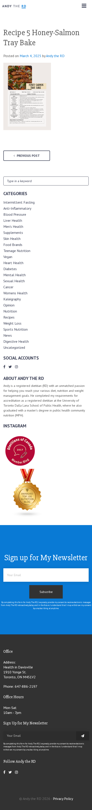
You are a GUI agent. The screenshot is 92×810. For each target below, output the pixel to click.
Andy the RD (55, 56)
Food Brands (12, 244)
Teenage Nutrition (16, 250)
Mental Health (14, 275)
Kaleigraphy (12, 299)
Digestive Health (16, 341)
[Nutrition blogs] (27, 516)
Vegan (7, 256)
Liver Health (12, 220)
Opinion (9, 305)
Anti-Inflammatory (17, 208)
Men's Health (13, 226)
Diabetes (10, 269)
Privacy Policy (63, 798)
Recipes (9, 317)
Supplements (13, 232)
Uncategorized (14, 347)
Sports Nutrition (15, 329)
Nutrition (10, 311)
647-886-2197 (26, 686)
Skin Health (12, 238)
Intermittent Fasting (19, 202)
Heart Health (13, 263)
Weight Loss (12, 323)
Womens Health (15, 293)
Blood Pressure (14, 214)
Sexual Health (14, 281)
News (7, 335)
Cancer (8, 287)
